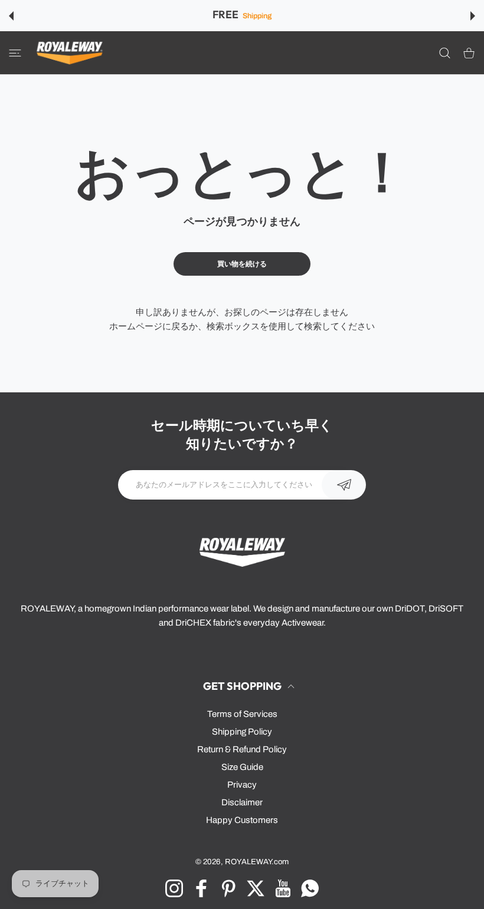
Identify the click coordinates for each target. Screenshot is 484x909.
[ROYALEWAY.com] (69, 52)
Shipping (257, 16)
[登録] (344, 485)
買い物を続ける (242, 264)
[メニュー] (15, 52)
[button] (11, 16)
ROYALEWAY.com (257, 861)
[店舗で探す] (445, 52)
